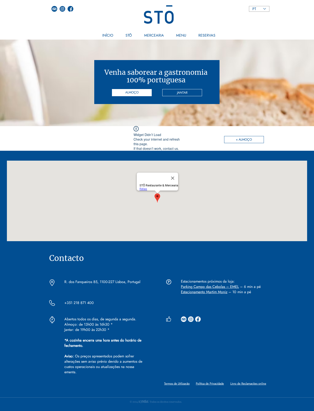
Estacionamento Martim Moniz (204, 292)
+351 (68, 302)
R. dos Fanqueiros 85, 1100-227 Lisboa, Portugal (102, 281)
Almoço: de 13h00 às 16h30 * (89, 324)
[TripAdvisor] (183, 319)
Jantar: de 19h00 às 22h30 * (86, 329)
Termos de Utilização (177, 383)
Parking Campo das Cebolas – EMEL (210, 286)
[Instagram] (191, 319)
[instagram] (62, 9)
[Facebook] (198, 319)
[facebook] (70, 9)
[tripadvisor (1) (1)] (54, 9)
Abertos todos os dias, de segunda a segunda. (100, 319)
